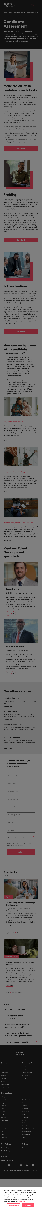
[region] (21, 1198)
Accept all (28, 1205)
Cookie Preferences (13, 1205)
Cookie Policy (21, 1201)
